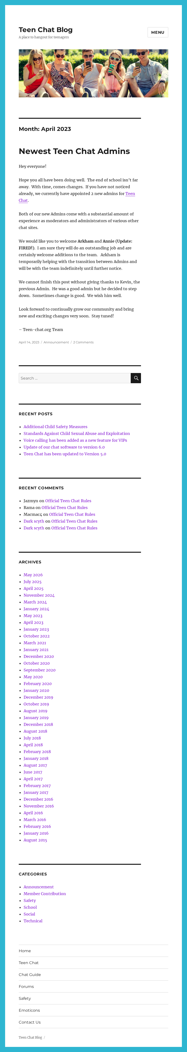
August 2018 (35, 731)
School (30, 907)
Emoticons (29, 1010)
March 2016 (35, 819)
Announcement (56, 342)
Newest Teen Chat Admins (74, 151)
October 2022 (37, 636)
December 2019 (38, 697)
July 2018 (32, 738)
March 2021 (35, 642)
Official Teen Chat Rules (68, 500)
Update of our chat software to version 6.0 (64, 447)
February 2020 (38, 683)
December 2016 (38, 799)
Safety (30, 900)
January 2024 (36, 608)
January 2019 (36, 717)
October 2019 (36, 704)
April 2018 (33, 744)
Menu (158, 32)
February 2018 (37, 751)
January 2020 (36, 690)
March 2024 (35, 602)
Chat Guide (30, 974)
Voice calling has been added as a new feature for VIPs (75, 440)
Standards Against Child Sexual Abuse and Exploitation (77, 433)
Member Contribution (45, 893)
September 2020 (40, 670)
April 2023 (33, 622)
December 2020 (39, 656)
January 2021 (36, 649)
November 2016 (39, 806)
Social (29, 914)
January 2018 (36, 758)
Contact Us (30, 1022)
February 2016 (37, 826)
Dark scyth (34, 521)
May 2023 (33, 615)
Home (25, 951)
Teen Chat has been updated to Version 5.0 (65, 453)
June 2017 (33, 772)
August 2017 (35, 765)
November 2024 (39, 595)
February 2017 (37, 785)
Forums (26, 986)
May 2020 (33, 676)
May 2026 (33, 574)
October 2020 (37, 663)
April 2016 (33, 812)
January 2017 (36, 792)
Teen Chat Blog (46, 29)
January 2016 (36, 833)
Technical (33, 920)
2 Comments (83, 342)
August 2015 (35, 840)
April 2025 (34, 588)
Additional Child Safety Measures (55, 426)
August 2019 (35, 710)
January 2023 (36, 629)
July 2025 (33, 581)
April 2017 (33, 778)
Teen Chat (29, 962)
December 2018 (38, 724)
